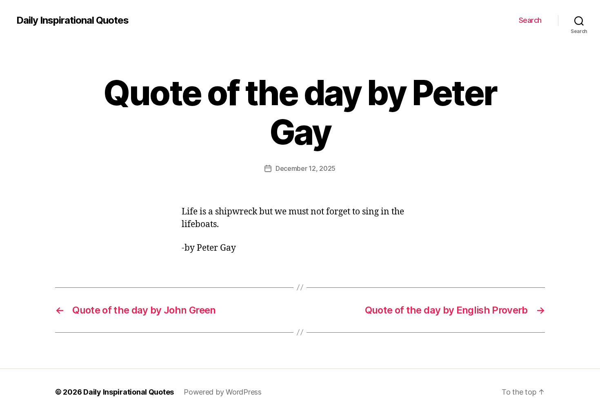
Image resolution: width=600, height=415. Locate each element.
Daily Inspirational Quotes (72, 20)
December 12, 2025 (306, 168)
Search (530, 20)
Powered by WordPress (223, 392)
